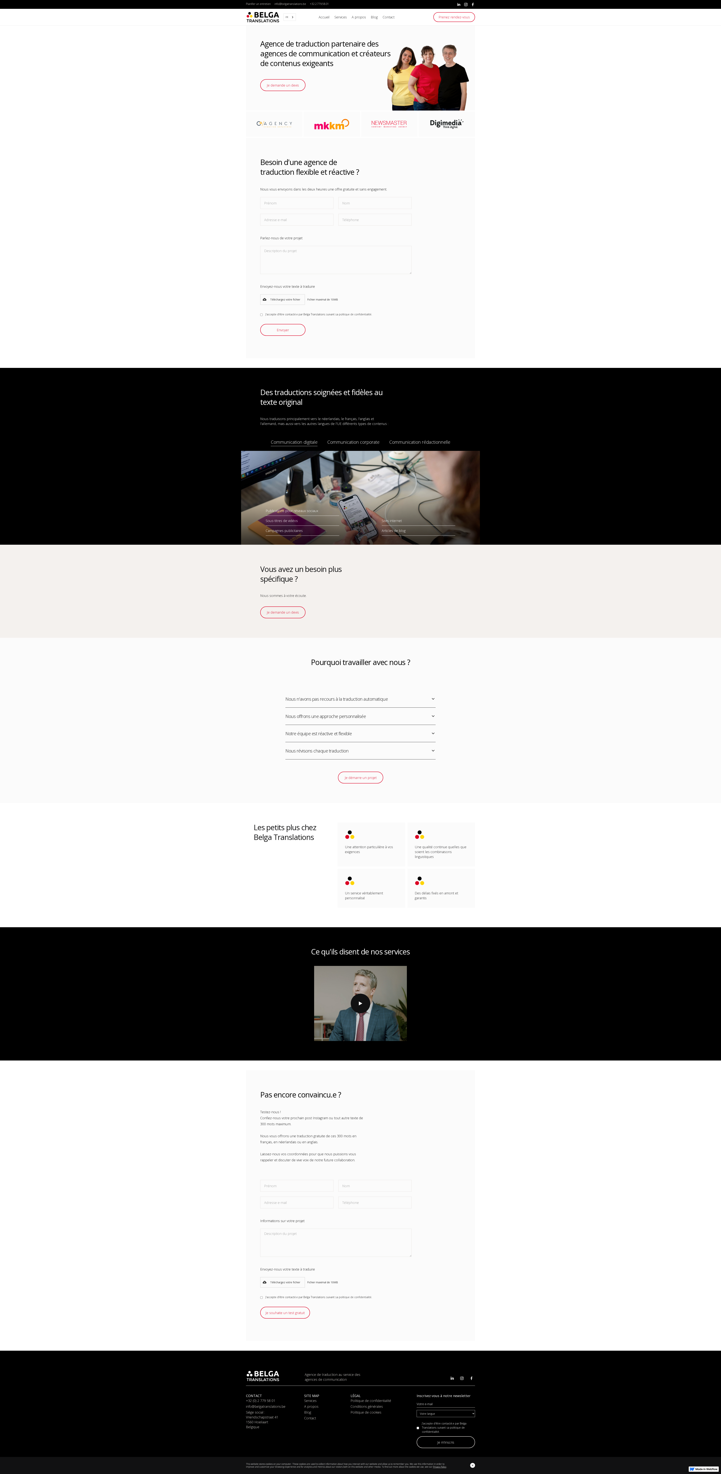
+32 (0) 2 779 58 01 (260, 1400)
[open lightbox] (360, 1003)
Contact (310, 1418)
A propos (311, 1406)
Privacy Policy (439, 1466)
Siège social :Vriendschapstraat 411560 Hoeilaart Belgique (262, 1419)
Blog (307, 1412)
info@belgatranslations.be (290, 4)
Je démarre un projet (360, 777)
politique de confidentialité (355, 314)
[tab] (294, 442)
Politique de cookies (366, 1412)
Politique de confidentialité (371, 1400)
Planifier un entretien (258, 4)
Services (310, 1400)
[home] (263, 17)
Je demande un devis (283, 85)
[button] (282, 299)
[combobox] (290, 17)
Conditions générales (367, 1406)
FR (287, 17)
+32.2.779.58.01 (319, 4)
